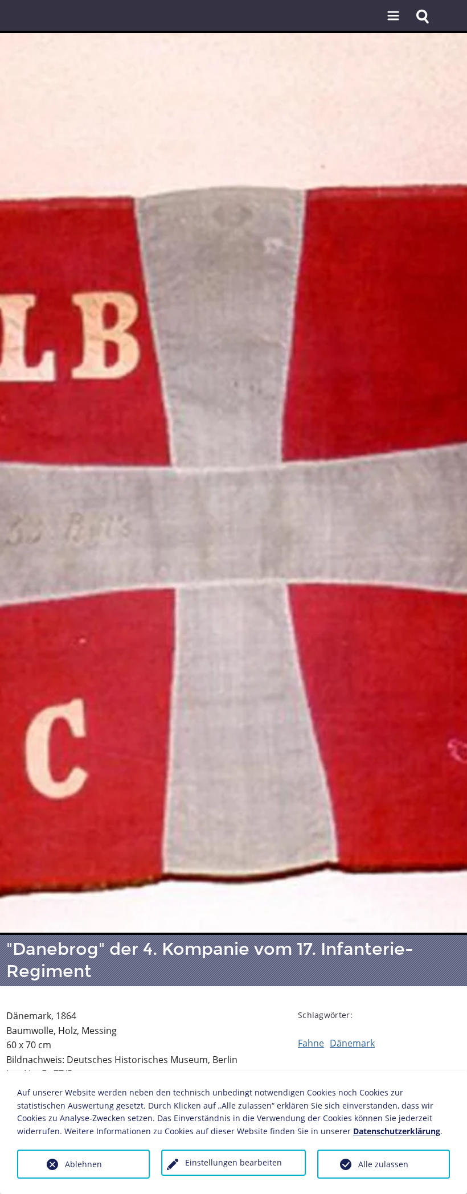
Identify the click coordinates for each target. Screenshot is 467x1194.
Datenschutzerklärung (396, 1131)
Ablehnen (83, 1164)
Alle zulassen (383, 1164)
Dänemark (352, 1043)
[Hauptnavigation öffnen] (393, 16)
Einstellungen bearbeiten (233, 1162)
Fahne (311, 1043)
